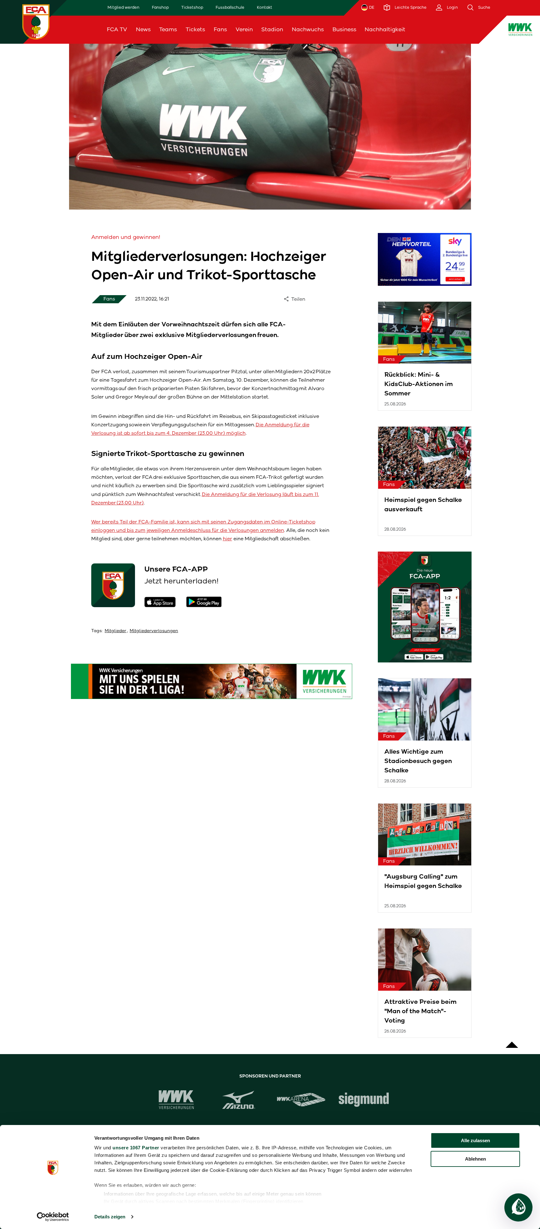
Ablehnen (475, 1159)
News (143, 29)
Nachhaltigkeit (385, 29)
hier (227, 539)
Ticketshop (192, 7)
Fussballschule (230, 7)
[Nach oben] (512, 1041)
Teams (168, 29)
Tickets (195, 29)
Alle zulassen (475, 1140)
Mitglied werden (123, 7)
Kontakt (264, 7)
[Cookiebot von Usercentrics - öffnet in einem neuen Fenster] (53, 1217)
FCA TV (117, 29)
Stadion (272, 29)
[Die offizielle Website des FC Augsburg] (36, 21)
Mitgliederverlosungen (154, 630)
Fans (220, 29)
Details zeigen (109, 1216)
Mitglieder (115, 630)
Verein (244, 29)
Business (344, 29)
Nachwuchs (308, 29)
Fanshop (160, 7)
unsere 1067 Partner (135, 1147)
